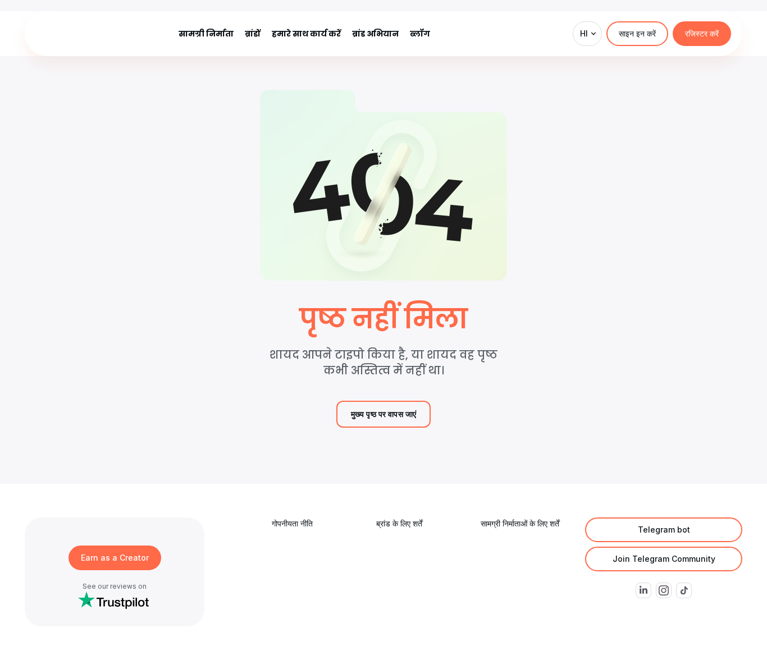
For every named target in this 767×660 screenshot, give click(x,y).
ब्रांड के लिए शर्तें (399, 523)
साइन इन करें (637, 33)
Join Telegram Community (664, 558)
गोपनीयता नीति (292, 523)
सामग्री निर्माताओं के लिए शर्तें (520, 523)
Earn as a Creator (115, 557)
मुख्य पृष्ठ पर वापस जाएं (384, 414)
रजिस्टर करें (702, 33)
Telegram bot (664, 529)
